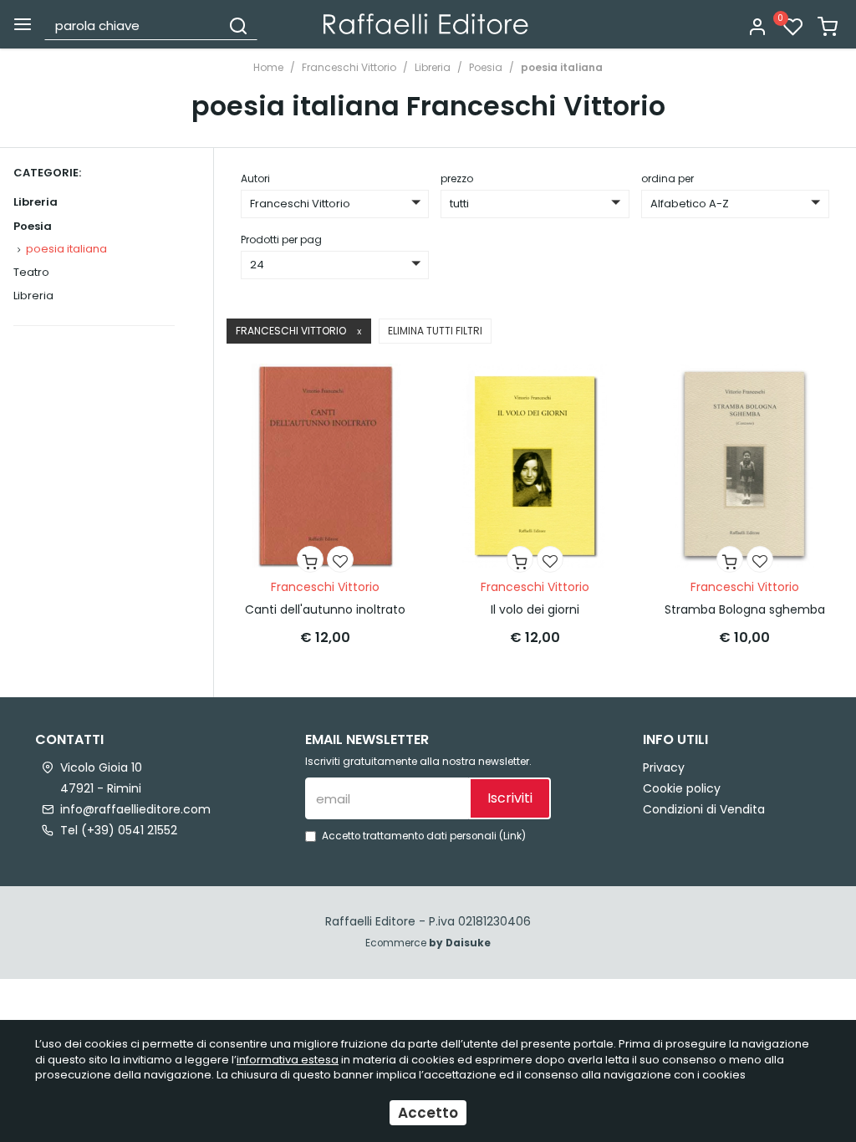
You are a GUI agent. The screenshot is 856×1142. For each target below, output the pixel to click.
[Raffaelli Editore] (426, 23)
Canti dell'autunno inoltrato (325, 609)
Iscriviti (509, 798)
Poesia (485, 67)
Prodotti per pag (281, 239)
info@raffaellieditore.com (135, 809)
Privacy (664, 767)
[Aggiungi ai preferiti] (340, 559)
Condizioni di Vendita (704, 809)
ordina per (667, 178)
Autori (255, 178)
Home (268, 67)
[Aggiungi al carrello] (310, 559)
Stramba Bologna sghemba (745, 609)
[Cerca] (238, 25)
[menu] (23, 24)
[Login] (757, 28)
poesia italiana (562, 67)
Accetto (428, 1113)
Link (512, 836)
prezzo (457, 178)
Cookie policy (682, 788)
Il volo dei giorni (535, 609)
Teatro (31, 272)
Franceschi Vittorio (349, 67)
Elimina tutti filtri (435, 331)
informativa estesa (288, 1060)
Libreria (433, 67)
